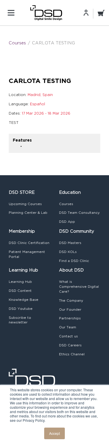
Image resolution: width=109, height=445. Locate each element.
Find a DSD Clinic (74, 261)
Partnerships (70, 318)
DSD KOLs (68, 252)
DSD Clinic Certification (29, 243)
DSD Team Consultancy (79, 213)
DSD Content (20, 291)
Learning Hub (20, 282)
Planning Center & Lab (28, 213)
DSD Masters (70, 243)
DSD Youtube (21, 309)
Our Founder (70, 309)
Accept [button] (54, 433)
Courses (17, 43)
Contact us (68, 336)
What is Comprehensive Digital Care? (79, 287)
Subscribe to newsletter (20, 320)
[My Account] (86, 12)
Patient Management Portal (27, 254)
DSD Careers (70, 345)
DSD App (67, 222)
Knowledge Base (23, 300)
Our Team (67, 327)
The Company (71, 301)
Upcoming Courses (25, 204)
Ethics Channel (72, 354)
